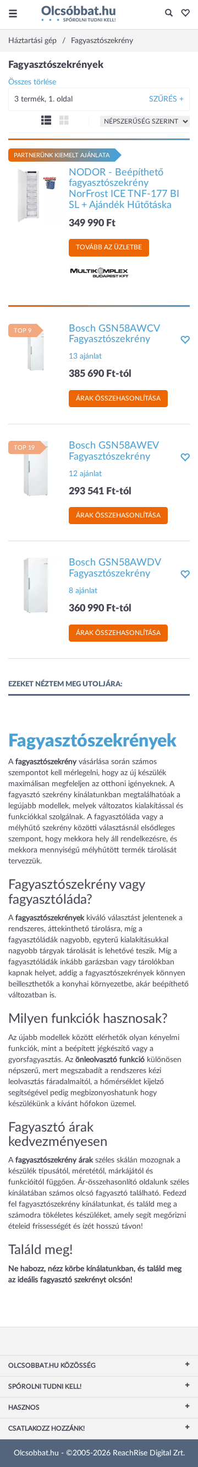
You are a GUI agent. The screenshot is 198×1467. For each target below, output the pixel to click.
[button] (182, 14)
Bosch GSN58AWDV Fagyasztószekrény (115, 568)
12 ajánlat (85, 474)
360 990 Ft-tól (100, 609)
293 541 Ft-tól (100, 492)
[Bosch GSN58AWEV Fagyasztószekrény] (35, 468)
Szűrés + (166, 99)
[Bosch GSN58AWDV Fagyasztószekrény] (35, 585)
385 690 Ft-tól (100, 374)
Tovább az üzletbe (109, 247)
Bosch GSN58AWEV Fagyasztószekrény (113, 451)
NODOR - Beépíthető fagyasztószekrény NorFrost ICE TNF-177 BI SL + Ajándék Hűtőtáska (124, 189)
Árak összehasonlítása (118, 398)
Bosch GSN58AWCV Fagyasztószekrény (114, 334)
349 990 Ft (92, 223)
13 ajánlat (85, 356)
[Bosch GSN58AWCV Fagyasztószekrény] (35, 351)
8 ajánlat (83, 591)
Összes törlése (32, 82)
